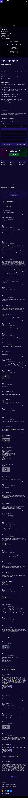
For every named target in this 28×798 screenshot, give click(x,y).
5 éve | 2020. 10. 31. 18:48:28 (10, 316)
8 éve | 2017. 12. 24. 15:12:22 (10, 643)
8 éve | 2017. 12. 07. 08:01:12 (10, 667)
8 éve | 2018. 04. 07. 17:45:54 (10, 583)
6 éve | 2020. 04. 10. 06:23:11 (10, 401)
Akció (5, 35)
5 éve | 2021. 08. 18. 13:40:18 (10, 227)
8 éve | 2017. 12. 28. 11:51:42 (10, 627)
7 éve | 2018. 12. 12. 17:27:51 (10, 524)
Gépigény (14, 48)
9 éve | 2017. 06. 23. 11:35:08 (10, 723)
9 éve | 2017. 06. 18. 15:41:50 (10, 735)
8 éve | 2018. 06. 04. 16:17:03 (10, 563)
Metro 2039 (4, 788)
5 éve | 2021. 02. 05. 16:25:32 (10, 289)
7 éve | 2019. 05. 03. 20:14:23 (10, 485)
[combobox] (14, 132)
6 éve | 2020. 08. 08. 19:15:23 (10, 344)
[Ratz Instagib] (23, 162)
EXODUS (3, 782)
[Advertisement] (14, 15)
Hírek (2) (14, 55)
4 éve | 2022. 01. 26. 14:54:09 (10, 219)
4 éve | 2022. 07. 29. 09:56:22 (10, 203)
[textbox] (14, 132)
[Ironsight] (14, 162)
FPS (8, 35)
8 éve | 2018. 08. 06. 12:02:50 (10, 552)
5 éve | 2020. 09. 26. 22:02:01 (10, 325)
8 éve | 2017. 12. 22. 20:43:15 (10, 655)
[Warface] (5, 162)
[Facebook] (11, 791)
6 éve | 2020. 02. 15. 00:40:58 (10, 410)
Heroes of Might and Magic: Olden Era (9, 786)
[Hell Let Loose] (14, 164)
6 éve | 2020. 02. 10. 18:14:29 (10, 427)
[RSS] (2, 791)
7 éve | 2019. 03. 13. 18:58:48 (10, 515)
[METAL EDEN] (5, 164)
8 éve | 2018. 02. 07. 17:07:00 (10, 606)
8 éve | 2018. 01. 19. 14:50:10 (10, 619)
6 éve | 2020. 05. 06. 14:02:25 (10, 361)
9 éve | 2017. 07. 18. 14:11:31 (10, 715)
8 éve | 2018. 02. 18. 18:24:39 (10, 591)
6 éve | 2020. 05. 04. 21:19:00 (10, 372)
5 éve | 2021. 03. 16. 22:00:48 (10, 243)
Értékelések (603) (14, 52)
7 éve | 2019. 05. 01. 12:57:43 (10, 493)
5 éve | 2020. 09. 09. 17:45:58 (10, 335)
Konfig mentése (7, 144)
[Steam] (5, 791)
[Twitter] (8, 791)
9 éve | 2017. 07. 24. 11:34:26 (10, 705)
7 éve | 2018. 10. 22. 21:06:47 (10, 536)
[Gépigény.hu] (13, 1)
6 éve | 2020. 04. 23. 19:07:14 (10, 384)
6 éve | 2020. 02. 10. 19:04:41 (10, 419)
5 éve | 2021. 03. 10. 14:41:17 (10, 259)
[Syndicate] (23, 164)
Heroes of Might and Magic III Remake (9, 784)
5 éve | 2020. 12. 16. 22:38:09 (10, 297)
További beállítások (21, 144)
